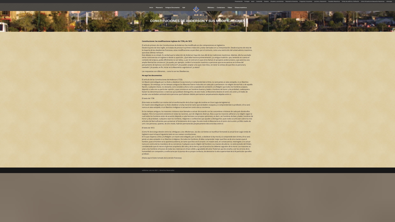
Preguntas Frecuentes (306, 1)
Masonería (159, 7)
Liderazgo (389, 1)
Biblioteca (211, 7)
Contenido (259, 1)
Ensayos (266, 1)
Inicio (151, 7)
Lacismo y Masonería (320, 1)
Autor (252, 1)
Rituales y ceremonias (277, 1)
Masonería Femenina (291, 1)
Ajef (183, 7)
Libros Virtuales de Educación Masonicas (372, 1)
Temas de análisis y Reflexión (350, 1)
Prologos (246, 1)
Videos (230, 7)
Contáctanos (221, 7)
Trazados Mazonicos (334, 1)
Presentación (239, 1)
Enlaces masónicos (241, 7)
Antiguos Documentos (172, 7)
